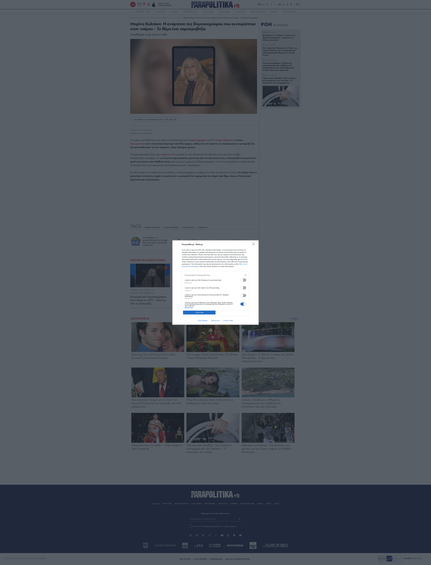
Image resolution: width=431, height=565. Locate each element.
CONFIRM (199, 312)
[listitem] (215, 275)
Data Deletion (203, 320)
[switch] (243, 280)
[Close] (254, 244)
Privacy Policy (228, 320)
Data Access (215, 320)
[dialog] (215, 282)
